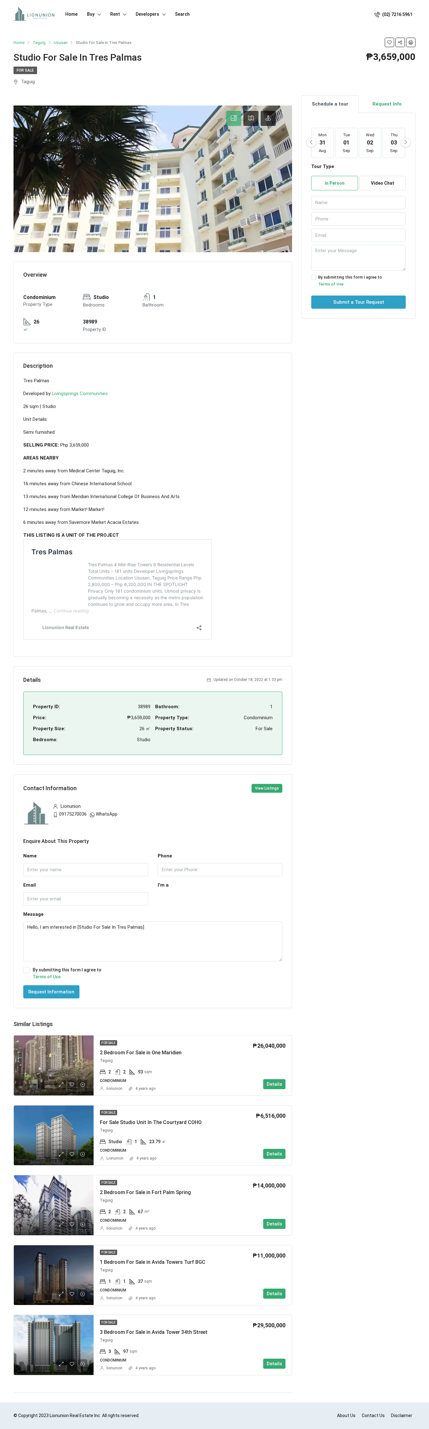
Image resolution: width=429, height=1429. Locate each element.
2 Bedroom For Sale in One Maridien (141, 1053)
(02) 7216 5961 (396, 14)
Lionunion (114, 1158)
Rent (115, 14)
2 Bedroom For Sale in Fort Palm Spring (145, 1192)
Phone (165, 856)
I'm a (163, 885)
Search (182, 14)
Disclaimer (401, 1415)
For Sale (25, 70)
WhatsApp (106, 814)
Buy (91, 14)
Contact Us (373, 1415)
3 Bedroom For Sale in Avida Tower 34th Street (154, 1332)
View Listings (267, 788)
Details (274, 1084)
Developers (147, 14)
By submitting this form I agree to (67, 973)
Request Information (51, 992)
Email (29, 885)
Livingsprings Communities (80, 393)
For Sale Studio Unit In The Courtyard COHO (151, 1122)
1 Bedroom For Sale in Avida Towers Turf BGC (152, 1262)
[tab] (233, 118)
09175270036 (73, 814)
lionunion (114, 1088)
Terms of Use (47, 976)
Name (30, 856)
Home (71, 14)
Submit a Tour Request (358, 302)
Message (33, 914)
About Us (346, 1415)
